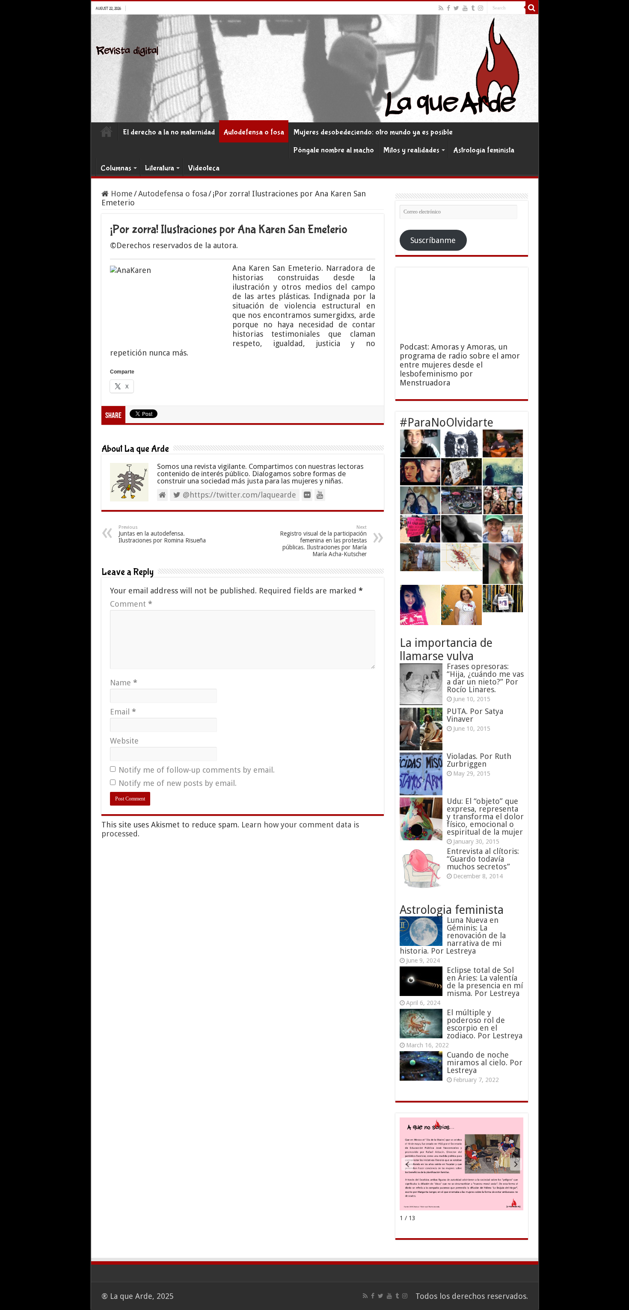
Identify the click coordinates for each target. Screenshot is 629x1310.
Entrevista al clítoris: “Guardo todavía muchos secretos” (483, 859)
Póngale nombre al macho (334, 150)
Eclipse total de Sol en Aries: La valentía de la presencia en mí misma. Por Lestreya (485, 982)
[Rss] (441, 8)
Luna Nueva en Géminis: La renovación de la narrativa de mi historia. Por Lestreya (453, 935)
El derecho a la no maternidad (169, 132)
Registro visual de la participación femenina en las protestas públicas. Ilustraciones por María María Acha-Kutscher (323, 541)
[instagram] (480, 8)
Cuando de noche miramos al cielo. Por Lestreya (484, 1062)
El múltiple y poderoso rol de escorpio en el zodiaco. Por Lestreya (484, 1024)
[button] (516, 1164)
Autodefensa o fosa (253, 132)
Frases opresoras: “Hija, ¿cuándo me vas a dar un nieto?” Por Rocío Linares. (485, 678)
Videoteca (204, 168)
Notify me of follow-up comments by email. (197, 769)
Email (123, 711)
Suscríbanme (433, 240)
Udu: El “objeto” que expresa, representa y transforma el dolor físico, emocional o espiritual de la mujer (485, 816)
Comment (131, 603)
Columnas (116, 168)
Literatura (159, 168)
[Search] (531, 7)
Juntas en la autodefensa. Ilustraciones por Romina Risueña (162, 534)
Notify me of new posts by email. (178, 783)
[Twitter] (456, 8)
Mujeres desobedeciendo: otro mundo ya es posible (373, 132)
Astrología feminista (483, 150)
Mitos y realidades (411, 150)
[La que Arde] (314, 68)
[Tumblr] (472, 8)
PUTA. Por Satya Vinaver (475, 715)
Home (106, 131)
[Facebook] (448, 8)
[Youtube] (465, 8)
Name (123, 682)
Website (124, 740)
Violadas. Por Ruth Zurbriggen (479, 760)
